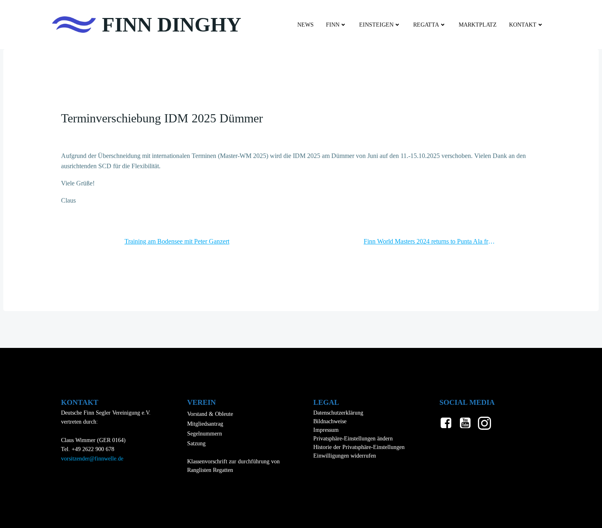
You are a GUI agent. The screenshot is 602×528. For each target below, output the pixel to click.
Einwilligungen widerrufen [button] (344, 456)
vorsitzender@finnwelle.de (92, 459)
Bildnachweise (329, 421)
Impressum (326, 430)
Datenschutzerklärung (338, 413)
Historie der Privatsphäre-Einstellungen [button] (359, 447)
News (305, 25)
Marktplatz (478, 25)
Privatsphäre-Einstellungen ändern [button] (353, 438)
